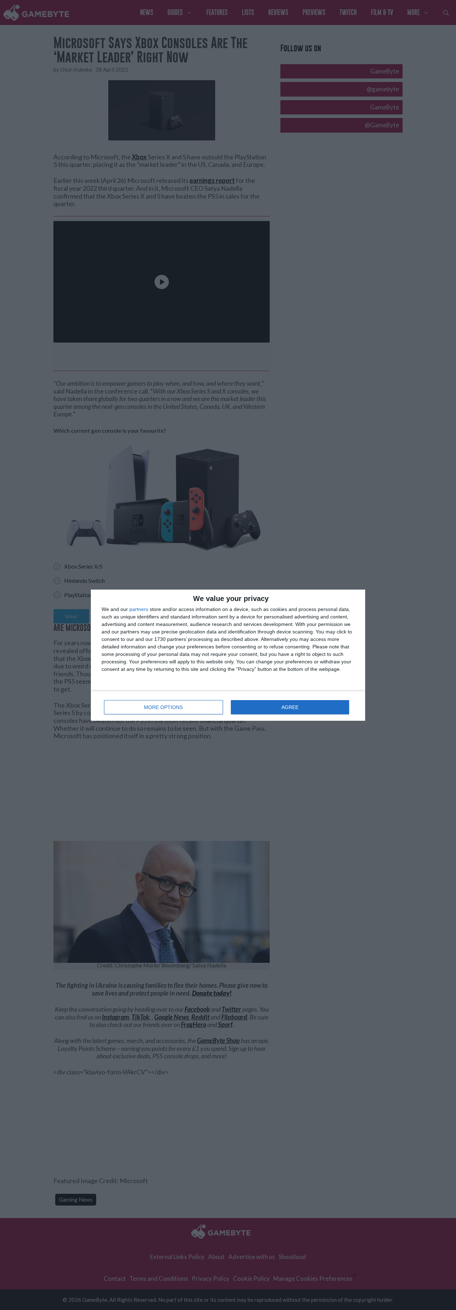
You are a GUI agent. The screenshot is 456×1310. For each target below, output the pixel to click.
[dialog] (228, 655)
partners (138, 609)
